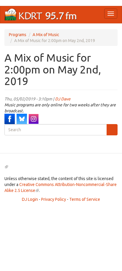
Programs (17, 34)
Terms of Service (84, 199)
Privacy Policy (53, 199)
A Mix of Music (46, 34)
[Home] (40, 14)
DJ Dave (62, 99)
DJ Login (30, 199)
